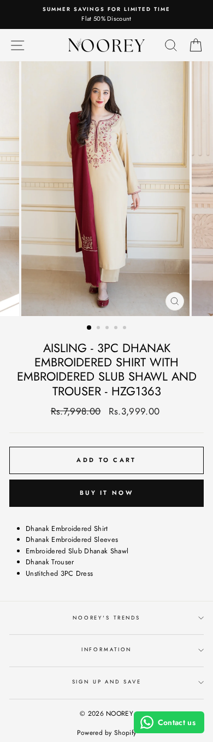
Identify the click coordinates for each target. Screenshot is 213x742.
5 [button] (125, 328)
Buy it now (106, 492)
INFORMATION (106, 649)
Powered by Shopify (107, 733)
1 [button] (89, 328)
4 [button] (117, 328)
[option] (106, 14)
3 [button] (108, 328)
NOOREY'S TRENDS (106, 618)
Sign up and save (106, 682)
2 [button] (99, 328)
